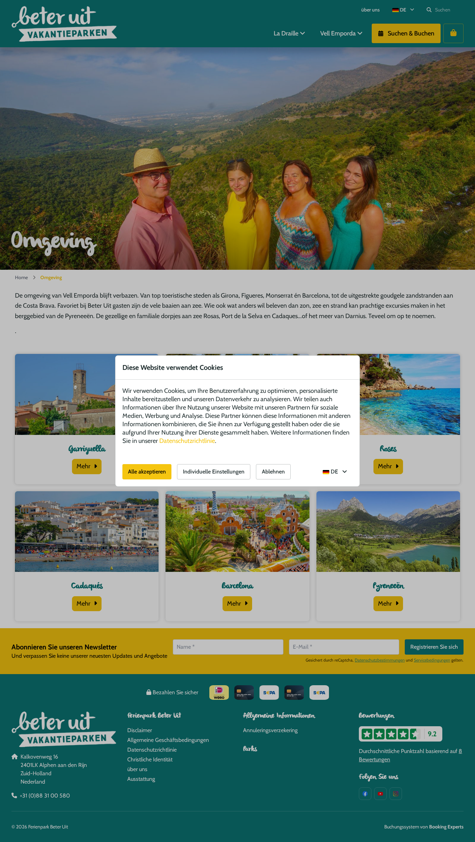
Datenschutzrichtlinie (187, 441)
